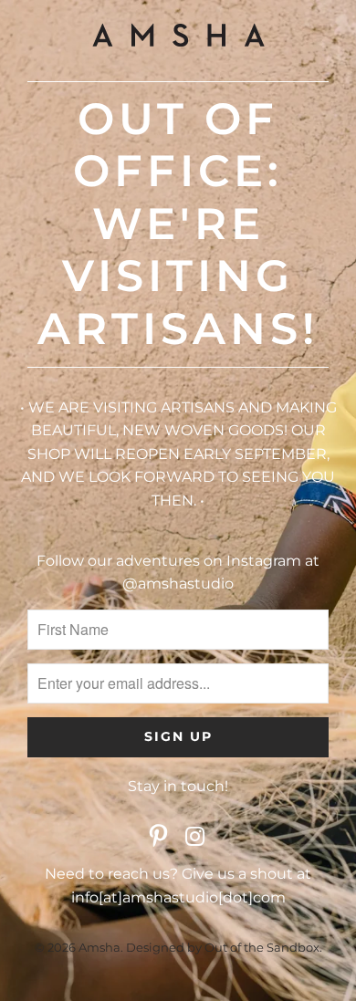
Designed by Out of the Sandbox (222, 947)
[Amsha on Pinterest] (158, 837)
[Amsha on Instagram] (195, 837)
